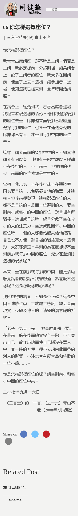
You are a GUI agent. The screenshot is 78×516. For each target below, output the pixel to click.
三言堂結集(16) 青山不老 (29, 37)
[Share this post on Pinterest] (46, 434)
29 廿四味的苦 (14, 487)
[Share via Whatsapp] (57, 434)
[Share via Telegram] (68, 434)
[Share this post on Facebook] (23, 434)
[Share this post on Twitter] (35, 434)
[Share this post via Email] (8, 441)
